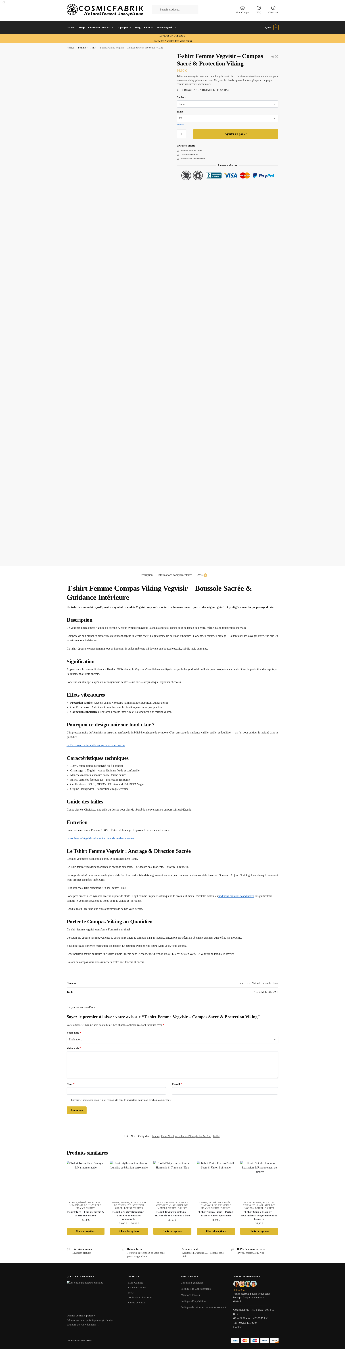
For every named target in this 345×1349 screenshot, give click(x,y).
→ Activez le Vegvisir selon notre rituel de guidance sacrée (100, 838)
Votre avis (74, 1048)
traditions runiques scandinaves (236, 896)
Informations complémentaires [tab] (175, 574)
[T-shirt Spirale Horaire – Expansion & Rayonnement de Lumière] (259, 1180)
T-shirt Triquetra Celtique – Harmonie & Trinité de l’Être (172, 1213)
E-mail (177, 1084)
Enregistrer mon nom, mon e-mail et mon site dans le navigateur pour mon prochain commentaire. (121, 1100)
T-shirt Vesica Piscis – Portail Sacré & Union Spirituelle (215, 1213)
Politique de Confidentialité (196, 1288)
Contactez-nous (137, 1287)
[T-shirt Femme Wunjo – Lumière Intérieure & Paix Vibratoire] (273, 56)
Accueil (70, 47)
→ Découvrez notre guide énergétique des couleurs (96, 745)
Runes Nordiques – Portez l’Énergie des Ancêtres (186, 1136)
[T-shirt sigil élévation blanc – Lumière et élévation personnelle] (129, 1180)
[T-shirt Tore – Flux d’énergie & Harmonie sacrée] (86, 1180)
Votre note (74, 1032)
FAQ (258, 12)
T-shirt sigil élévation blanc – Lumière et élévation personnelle (129, 1215)
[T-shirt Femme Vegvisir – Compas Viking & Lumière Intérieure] (276, 56)
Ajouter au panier (236, 133)
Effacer (180, 124)
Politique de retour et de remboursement (203, 1307)
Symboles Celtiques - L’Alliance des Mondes (172, 1205)
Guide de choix (137, 1302)
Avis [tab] (201, 574)
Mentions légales (190, 1294)
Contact (237, 1327)
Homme (80, 1208)
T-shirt (92, 47)
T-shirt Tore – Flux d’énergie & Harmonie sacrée (85, 1213)
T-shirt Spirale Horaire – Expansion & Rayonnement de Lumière (259, 1215)
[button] (271, 27)
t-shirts (138, 1208)
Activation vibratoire (140, 1297)
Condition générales (192, 1282)
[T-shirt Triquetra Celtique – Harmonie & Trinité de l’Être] (172, 1180)
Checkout (273, 12)
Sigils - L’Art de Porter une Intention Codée (130, 1205)
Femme (82, 47)
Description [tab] (146, 574)
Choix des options (85, 1231)
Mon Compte (242, 12)
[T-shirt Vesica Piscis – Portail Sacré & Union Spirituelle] (216, 1180)
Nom (71, 1084)
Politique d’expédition (193, 1301)
